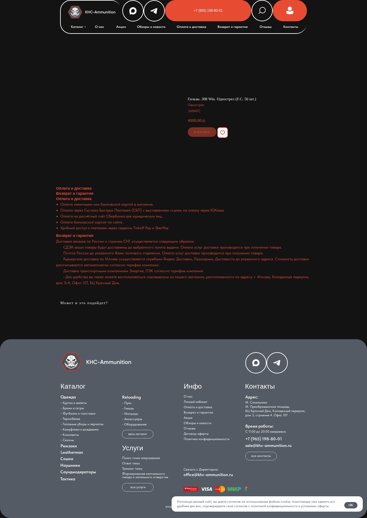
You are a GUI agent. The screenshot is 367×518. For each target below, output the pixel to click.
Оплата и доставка (191, 27)
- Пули (126, 403)
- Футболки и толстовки (78, 413)
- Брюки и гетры (72, 408)
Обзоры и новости (151, 27)
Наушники (70, 465)
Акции (121, 27)
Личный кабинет (195, 402)
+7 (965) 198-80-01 (263, 438)
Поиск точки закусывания (141, 458)
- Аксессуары (132, 419)
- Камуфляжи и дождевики (80, 429)
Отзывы (266, 27)
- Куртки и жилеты (74, 403)
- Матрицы (130, 414)
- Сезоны (67, 440)
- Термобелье (70, 419)
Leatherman (72, 452)
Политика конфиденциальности (206, 439)
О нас (99, 27)
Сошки (66, 458)
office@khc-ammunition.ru (208, 474)
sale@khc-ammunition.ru (268, 445)
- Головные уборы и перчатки (82, 424)
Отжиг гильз (131, 463)
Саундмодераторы (78, 471)
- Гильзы (128, 408)
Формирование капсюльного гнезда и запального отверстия (145, 475)
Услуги (132, 448)
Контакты (290, 27)
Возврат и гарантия (232, 27)
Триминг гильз (132, 468)
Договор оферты (196, 434)
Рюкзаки (69, 445)
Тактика (67, 478)
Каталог (77, 27)
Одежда (68, 396)
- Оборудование (134, 424)
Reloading (131, 397)
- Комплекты (70, 435)
